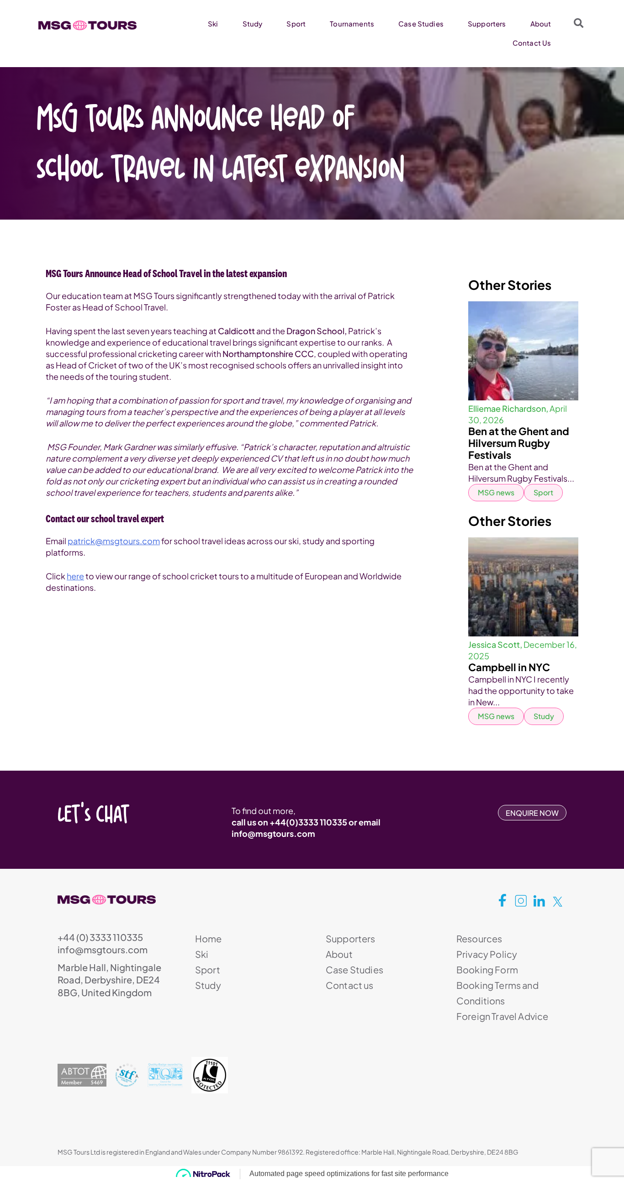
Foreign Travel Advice (502, 1016)
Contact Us (532, 42)
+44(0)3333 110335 (308, 822)
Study (253, 23)
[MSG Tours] (87, 25)
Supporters (487, 23)
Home (208, 938)
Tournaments (352, 23)
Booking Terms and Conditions (497, 992)
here (75, 576)
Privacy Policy (486, 954)
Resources (479, 938)
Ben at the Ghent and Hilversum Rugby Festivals (518, 443)
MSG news (496, 492)
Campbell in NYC (509, 667)
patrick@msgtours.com (114, 541)
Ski (213, 23)
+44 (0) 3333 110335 (100, 937)
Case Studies (421, 23)
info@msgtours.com (273, 833)
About (540, 23)
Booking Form (487, 969)
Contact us (350, 985)
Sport (296, 23)
